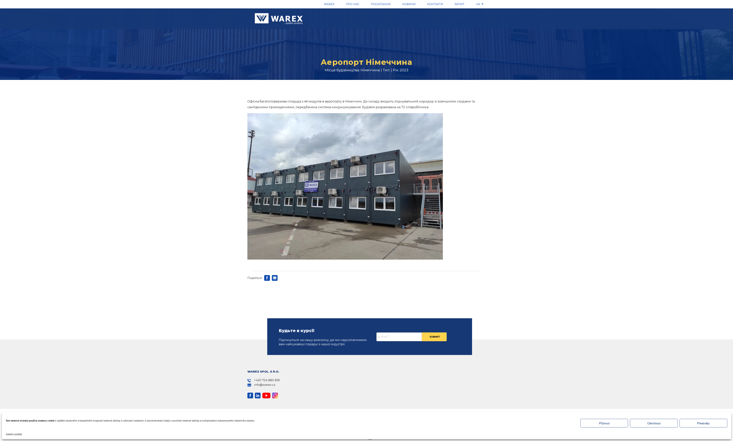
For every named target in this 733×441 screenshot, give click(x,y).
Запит (459, 4)
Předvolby (703, 423)
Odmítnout (653, 423)
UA (478, 4)
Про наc (352, 4)
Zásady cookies (14, 433)
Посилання (381, 4)
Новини (409, 4)
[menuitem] (478, 4)
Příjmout (604, 423)
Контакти (435, 4)
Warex (329, 4)
